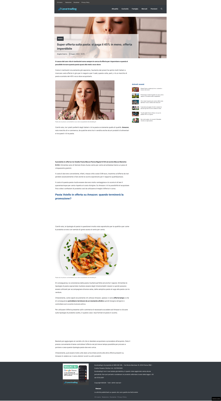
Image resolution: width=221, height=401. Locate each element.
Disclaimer (76, 2)
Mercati (144, 9)
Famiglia (135, 9)
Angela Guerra (62, 54)
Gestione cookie (216, 398)
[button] (161, 9)
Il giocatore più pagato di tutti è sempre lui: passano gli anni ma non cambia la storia (151, 107)
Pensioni (154, 9)
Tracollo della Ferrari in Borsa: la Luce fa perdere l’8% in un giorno (151, 113)
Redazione (68, 2)
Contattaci (125, 383)
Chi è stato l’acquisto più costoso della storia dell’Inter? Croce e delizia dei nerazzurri (152, 101)
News (60, 39)
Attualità (115, 9)
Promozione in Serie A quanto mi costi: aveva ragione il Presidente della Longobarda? (152, 95)
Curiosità (125, 9)
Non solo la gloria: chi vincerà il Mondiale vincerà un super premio (151, 120)
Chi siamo (59, 2)
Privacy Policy (85, 2)
